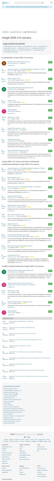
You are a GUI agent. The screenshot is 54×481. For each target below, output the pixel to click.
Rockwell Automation (12, 89)
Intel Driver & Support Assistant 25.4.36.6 (20, 246)
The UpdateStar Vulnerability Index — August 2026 (21, 321)
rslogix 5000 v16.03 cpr (10, 48)
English (6, 439)
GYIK (21, 449)
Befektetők (22, 474)
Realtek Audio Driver (12, 207)
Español (17, 439)
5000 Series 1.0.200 (13, 117)
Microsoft (10, 70)
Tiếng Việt (27, 441)
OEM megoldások (6, 470)
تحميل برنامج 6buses (9, 401)
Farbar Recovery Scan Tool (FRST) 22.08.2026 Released (21, 327)
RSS (38, 451)
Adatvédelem (23, 453)
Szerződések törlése (25, 455)
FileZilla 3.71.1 (12, 100)
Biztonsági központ (25, 459)
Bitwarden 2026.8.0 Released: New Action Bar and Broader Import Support (26, 370)
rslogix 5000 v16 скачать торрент (13, 46)
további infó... (11, 65)
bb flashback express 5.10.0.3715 (12, 419)
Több (50, 62)
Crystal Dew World (12, 256)
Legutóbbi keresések (11, 386)
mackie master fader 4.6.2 (11, 392)
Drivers (4, 450)
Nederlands (42, 439)
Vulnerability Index (42, 449)
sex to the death (8, 414)
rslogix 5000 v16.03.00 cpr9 (38, 48)
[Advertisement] (27, 19)
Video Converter (6, 459)
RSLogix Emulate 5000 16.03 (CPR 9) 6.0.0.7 (20, 283)
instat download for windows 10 (12, 390)
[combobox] (27, 3)
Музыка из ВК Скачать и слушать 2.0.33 (20, 302)
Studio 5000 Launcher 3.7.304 (16, 128)
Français (22, 439)
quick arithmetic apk (9, 423)
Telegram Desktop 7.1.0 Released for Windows (20, 345)
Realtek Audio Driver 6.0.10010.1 (17, 205)
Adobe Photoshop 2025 (15, 196)
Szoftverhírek (40, 447)
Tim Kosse (10, 102)
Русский (12, 441)
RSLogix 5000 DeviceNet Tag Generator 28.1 (21, 88)
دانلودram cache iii (8, 417)
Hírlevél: (12, 434)
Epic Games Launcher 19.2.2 (16, 214)
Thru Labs (10, 303)
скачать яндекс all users (10, 388)
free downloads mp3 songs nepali (13, 412)
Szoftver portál (41, 468)
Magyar (46, 441)
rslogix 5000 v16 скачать (30, 46)
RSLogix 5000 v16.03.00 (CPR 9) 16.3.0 (19, 62)
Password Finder (6, 455)
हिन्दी (50, 441)
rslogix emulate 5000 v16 (25, 50)
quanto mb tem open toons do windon (14, 410)
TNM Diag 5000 (12, 110)
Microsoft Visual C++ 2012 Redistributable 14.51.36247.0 (24, 187)
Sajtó (21, 470)
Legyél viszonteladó (42, 470)
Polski (47, 439)
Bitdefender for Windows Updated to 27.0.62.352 (20, 364)
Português (6, 441)
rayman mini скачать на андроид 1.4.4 (14, 416)
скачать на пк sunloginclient (11, 407)
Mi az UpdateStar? (24, 468)
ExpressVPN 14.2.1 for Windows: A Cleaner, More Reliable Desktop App (25, 352)
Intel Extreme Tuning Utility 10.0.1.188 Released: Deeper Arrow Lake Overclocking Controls (28, 377)
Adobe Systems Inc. (12, 197)
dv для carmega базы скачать (12, 421)
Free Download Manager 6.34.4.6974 (18, 235)
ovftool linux (7, 403)
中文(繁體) (40, 441)
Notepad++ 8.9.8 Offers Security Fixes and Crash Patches (22, 333)
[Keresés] (42, 3)
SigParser (4, 461)
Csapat (21, 472)
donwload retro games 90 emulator (13, 408)
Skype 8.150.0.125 (13, 224)
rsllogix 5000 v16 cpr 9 (24, 48)
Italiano (27, 439)
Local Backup (5, 457)
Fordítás (39, 472)
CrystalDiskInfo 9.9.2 (14, 255)
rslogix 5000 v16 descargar (11, 52)
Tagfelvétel (5, 472)
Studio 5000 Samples (14, 139)
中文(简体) (33, 441)
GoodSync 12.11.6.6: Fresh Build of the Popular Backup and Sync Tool (25, 339)
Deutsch (11, 439)
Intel (9, 247)
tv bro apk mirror (8, 405)
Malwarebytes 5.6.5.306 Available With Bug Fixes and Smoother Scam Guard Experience (30, 358)
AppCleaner (5, 463)
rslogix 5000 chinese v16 (10, 50)
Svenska (17, 441)
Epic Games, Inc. (11, 216)
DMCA (21, 447)
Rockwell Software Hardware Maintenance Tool (18, 284)
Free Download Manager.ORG (14, 236)
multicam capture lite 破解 (11, 394)
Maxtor (9, 119)
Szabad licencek (41, 474)
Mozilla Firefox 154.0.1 (14, 78)
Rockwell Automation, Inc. (13, 63)
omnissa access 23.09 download (12, 399)
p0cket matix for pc (9, 398)
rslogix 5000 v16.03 (39, 50)
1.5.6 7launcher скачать (10, 396)
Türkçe (22, 441)
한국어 (36, 439)
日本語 (32, 439)
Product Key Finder (7, 453)
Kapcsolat (22, 451)
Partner (4, 468)
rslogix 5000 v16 (43, 46)
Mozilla (9, 80)
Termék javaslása (41, 476)
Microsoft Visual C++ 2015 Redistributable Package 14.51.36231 (26, 69)
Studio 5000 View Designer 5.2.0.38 (18, 150)
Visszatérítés (23, 457)
